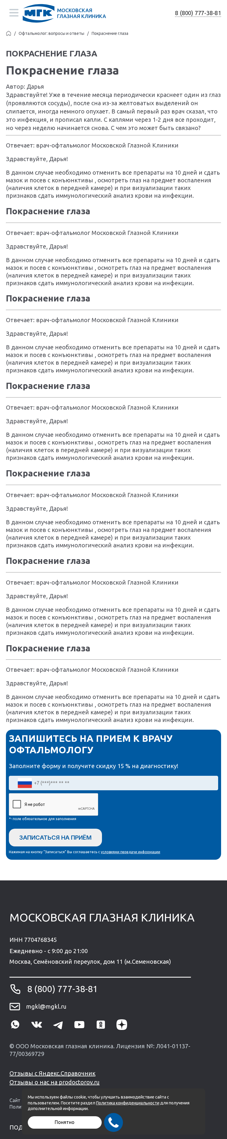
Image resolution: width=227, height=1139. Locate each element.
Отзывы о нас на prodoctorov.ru (54, 1082)
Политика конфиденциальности (127, 1103)
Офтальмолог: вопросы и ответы (51, 33)
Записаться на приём (55, 837)
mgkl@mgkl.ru (46, 1006)
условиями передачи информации (130, 852)
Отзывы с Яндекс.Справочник (52, 1073)
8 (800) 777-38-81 (198, 12)
